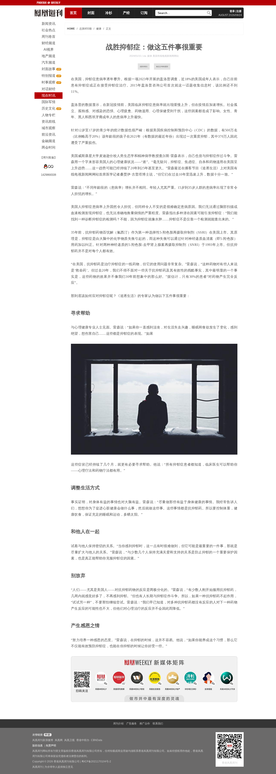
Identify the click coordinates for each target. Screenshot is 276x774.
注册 (239, 11)
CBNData (96, 740)
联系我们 (158, 723)
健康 (98, 28)
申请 (47, 734)
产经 (126, 13)
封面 (91, 13)
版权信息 (37, 745)
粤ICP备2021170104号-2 (96, 761)
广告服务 (131, 723)
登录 (232, 11)
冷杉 (108, 13)
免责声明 (51, 745)
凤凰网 (59, 740)
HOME (71, 28)
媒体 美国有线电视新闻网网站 (163, 56)
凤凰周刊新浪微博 (42, 740)
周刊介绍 (118, 723)
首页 (73, 13)
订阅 (144, 13)
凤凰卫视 (69, 740)
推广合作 (145, 723)
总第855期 (85, 28)
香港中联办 (82, 740)
